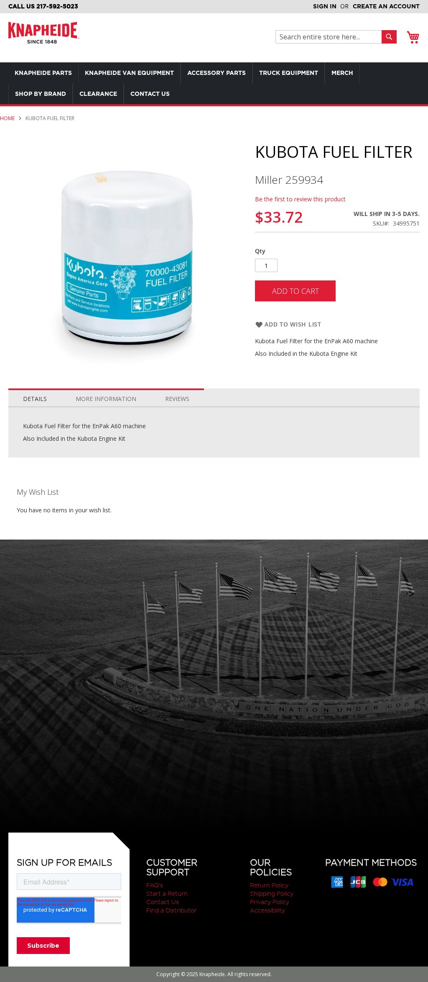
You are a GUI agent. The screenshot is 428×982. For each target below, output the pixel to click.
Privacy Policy (269, 902)
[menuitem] (43, 72)
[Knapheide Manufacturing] (43, 38)
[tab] (34, 396)
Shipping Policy (271, 893)
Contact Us (162, 902)
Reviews (177, 399)
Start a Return (167, 893)
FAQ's (154, 885)
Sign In (324, 6)
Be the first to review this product (300, 199)
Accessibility (267, 910)
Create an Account (386, 6)
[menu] (214, 83)
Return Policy (269, 885)
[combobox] (330, 37)
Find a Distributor (171, 910)
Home (7, 118)
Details (35, 399)
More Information (106, 399)
